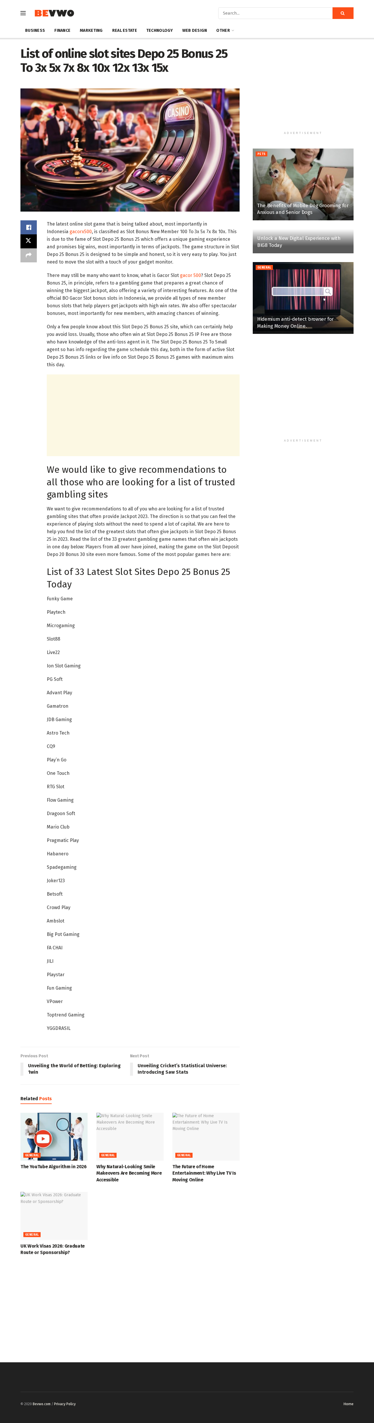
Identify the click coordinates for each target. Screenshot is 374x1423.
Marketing (91, 30)
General (32, 1155)
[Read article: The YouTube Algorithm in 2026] (54, 1137)
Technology (159, 30)
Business (35, 30)
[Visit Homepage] (54, 13)
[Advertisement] (143, 415)
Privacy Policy (65, 1404)
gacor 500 (190, 275)
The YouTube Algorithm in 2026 (53, 1166)
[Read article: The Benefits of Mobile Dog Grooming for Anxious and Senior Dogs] (303, 185)
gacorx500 (81, 231)
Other (223, 30)
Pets (261, 154)
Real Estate (124, 30)
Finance (62, 30)
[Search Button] (343, 13)
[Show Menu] (23, 13)
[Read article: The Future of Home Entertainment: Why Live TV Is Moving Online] (206, 1137)
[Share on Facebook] (28, 227)
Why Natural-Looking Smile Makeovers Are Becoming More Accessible (129, 1173)
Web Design (194, 30)
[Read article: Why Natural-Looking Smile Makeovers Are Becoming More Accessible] (130, 1137)
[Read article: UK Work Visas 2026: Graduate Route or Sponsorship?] (54, 1216)
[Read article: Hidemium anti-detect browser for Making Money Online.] (303, 298)
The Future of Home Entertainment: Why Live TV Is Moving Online (204, 1173)
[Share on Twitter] (28, 241)
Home (348, 1404)
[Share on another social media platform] (28, 255)
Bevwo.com (42, 1404)
